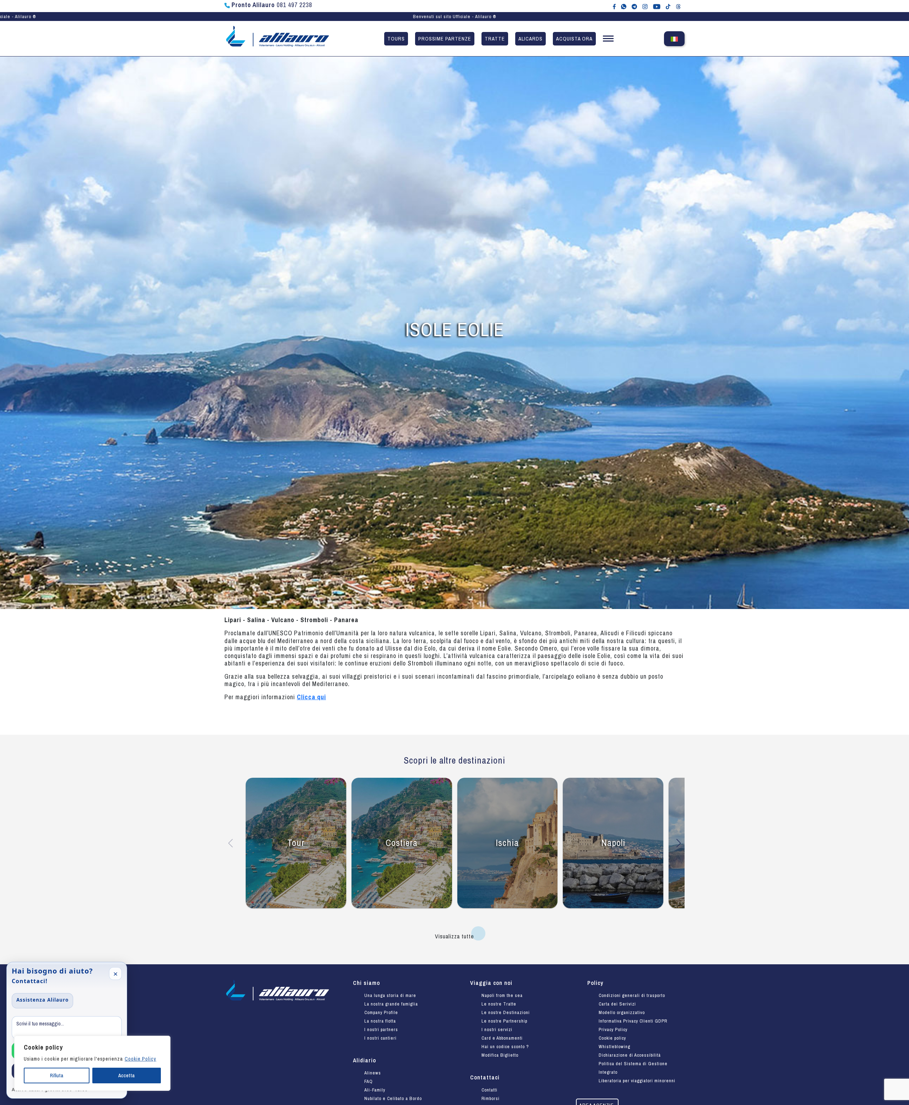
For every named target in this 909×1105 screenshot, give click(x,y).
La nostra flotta (380, 1021)
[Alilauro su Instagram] (645, 6)
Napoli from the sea (502, 995)
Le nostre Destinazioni (505, 1012)
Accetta (126, 1075)
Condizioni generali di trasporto (632, 995)
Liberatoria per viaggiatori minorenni (637, 1081)
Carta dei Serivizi (617, 1004)
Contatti (489, 1090)
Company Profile (381, 1012)
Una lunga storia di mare (390, 995)
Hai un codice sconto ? (505, 1047)
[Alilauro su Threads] (678, 6)
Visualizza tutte (454, 936)
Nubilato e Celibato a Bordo (393, 1098)
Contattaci (485, 1077)
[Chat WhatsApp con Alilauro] (623, 6)
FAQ (368, 1081)
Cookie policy (612, 1038)
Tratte (495, 38)
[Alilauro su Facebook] (614, 6)
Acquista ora (574, 38)
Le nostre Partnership (504, 1021)
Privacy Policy (613, 1029)
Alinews (372, 1073)
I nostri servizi (496, 1029)
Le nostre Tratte (498, 1004)
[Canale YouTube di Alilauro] (656, 6)
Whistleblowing (614, 1047)
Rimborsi (490, 1098)
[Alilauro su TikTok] (668, 6)
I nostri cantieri (380, 1038)
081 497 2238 (272, 5)
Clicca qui (311, 697)
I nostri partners (381, 1029)
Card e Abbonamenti (502, 1038)
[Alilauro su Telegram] (634, 6)
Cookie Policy (140, 1059)
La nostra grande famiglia (391, 1004)
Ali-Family (374, 1090)
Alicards (530, 38)
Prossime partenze (444, 38)
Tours (396, 38)
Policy (595, 983)
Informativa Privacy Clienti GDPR (633, 1021)
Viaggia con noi (491, 983)
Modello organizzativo (622, 1012)
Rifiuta (56, 1075)
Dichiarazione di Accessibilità (630, 1055)
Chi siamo (366, 983)
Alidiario (364, 1060)
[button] (608, 40)
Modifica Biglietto (499, 1055)
